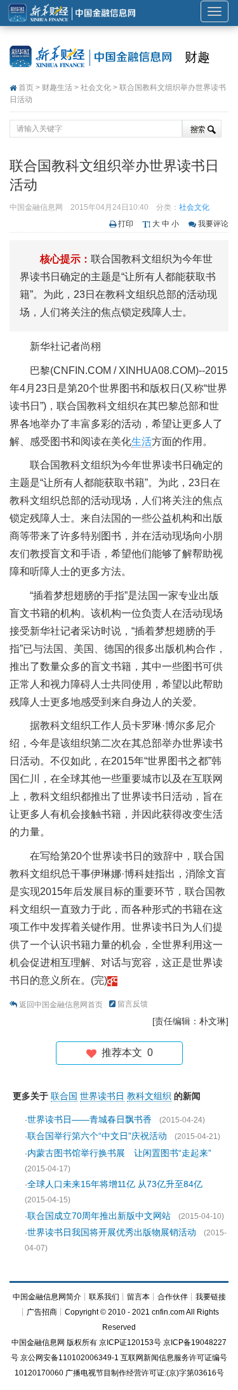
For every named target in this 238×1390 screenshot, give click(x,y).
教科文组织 (149, 1096)
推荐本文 (124, 1052)
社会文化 (96, 87)
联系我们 (104, 1296)
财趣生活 (57, 87)
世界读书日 (102, 1096)
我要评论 (213, 223)
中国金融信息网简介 (47, 1296)
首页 (26, 87)
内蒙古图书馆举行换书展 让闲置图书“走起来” (119, 1153)
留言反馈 (132, 1004)
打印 (125, 223)
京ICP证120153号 (130, 1342)
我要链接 (210, 1296)
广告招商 (42, 1312)
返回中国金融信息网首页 (61, 1004)
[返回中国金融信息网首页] (112, 980)
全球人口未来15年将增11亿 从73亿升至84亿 (114, 1184)
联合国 (64, 1096)
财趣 (197, 57)
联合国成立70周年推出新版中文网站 (99, 1216)
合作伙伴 (172, 1296)
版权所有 (82, 1342)
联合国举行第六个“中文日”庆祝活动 (97, 1136)
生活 (141, 441)
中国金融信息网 (38, 1342)
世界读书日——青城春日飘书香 (89, 1119)
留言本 (138, 1296)
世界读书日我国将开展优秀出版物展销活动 (111, 1232)
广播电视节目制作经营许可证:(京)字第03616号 (144, 1372)
